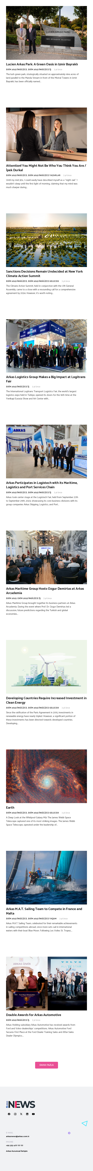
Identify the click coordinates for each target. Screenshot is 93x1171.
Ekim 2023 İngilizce (16, 69)
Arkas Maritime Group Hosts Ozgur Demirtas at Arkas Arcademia (45, 591)
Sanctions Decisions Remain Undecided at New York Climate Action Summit (44, 274)
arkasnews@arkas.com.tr (17, 1136)
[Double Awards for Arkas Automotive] (46, 983)
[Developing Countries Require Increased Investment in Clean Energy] (46, 667)
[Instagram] (15, 1114)
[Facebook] (9, 1114)
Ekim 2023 (11, 598)
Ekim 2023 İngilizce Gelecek (43, 281)
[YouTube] (33, 1114)
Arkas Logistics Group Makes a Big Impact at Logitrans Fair (45, 379)
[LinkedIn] (27, 1114)
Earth (10, 807)
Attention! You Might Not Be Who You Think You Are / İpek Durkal (46, 168)
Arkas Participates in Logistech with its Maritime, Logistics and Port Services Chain (42, 485)
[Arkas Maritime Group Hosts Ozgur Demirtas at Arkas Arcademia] (46, 557)
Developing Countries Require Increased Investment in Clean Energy (46, 700)
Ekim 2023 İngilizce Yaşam (42, 919)
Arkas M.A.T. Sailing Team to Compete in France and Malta (44, 911)
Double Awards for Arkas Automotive (33, 1015)
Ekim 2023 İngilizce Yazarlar (44, 175)
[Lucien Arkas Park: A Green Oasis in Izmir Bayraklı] (46, 33)
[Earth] (46, 776)
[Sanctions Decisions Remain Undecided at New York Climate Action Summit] (46, 240)
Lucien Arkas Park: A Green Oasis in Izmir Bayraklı (42, 64)
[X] (21, 1114)
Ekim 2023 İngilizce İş (39, 69)
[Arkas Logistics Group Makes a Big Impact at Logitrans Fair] (46, 345)
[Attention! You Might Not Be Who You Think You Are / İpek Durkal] (46, 134)
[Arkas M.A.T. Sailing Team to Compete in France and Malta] (46, 877)
